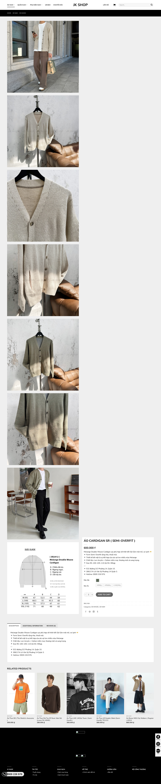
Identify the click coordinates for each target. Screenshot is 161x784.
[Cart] (114, 5)
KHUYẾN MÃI (58, 5)
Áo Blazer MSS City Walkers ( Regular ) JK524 (140, 719)
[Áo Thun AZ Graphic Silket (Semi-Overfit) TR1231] (110, 693)
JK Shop (80, 5)
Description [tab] (14, 626)
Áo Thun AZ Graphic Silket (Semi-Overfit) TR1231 (108, 719)
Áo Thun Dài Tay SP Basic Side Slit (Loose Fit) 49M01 (49, 719)
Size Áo (86, 586)
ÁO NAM (10, 5)
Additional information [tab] (33, 626)
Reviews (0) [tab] (51, 626)
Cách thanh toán (63, 775)
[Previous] (7, 700)
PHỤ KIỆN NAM (35, 5)
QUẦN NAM (22, 5)
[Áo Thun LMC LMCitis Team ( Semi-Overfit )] (80, 693)
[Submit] (151, 5)
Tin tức (35, 775)
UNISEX (48, 5)
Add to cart (104, 594)
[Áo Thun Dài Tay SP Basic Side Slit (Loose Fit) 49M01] (51, 693)
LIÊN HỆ (106, 5)
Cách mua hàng (63, 772)
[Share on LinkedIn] (94, 612)
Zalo (158, 753)
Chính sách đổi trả (89, 772)
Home (9, 13)
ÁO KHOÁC (22, 13)
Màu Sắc (86, 580)
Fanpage (158, 739)
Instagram (158, 746)
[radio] (97, 580)
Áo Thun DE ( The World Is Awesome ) (20, 719)
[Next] (153, 700)
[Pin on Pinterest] (90, 612)
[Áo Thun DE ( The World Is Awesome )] (21, 693)
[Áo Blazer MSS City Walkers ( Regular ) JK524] (140, 693)
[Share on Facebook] (86, 612)
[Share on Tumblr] (97, 612)
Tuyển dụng (36, 772)
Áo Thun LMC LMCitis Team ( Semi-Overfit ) (79, 719)
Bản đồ (110, 772)
